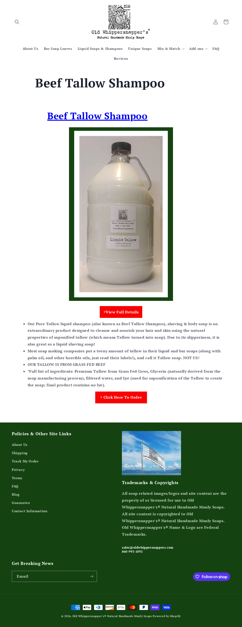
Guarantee (21, 502)
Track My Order (25, 461)
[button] (17, 22)
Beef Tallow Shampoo (97, 115)
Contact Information (29, 511)
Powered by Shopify (167, 616)
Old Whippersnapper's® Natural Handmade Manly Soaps (112, 616)
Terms (17, 478)
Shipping (20, 453)
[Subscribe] (91, 576)
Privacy (18, 469)
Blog (15, 494)
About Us (19, 444)
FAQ (15, 486)
